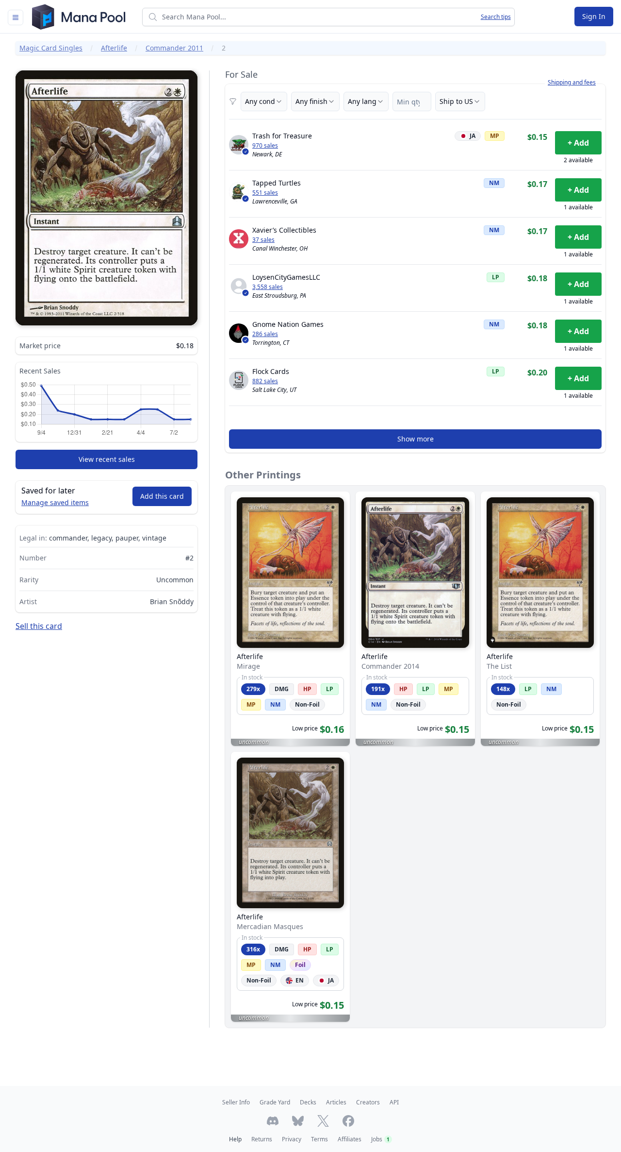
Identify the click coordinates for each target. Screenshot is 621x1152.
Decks (308, 1102)
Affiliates (349, 1139)
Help (235, 1139)
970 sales (265, 146)
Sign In (593, 16)
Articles (336, 1102)
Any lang (362, 101)
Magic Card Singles (50, 47)
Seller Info (236, 1102)
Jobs (380, 1139)
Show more (415, 438)
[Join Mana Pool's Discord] (272, 1121)
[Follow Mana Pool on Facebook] (348, 1121)
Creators (368, 1102)
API (394, 1102)
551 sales (265, 193)
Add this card (162, 496)
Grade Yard (275, 1102)
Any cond (260, 101)
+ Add (578, 142)
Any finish (311, 101)
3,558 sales (267, 287)
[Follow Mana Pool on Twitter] (323, 1121)
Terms (319, 1139)
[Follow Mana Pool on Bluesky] (298, 1121)
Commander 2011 (174, 47)
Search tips (496, 17)
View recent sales (107, 459)
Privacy (291, 1139)
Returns (261, 1139)
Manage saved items (55, 502)
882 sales (265, 381)
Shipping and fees (572, 82)
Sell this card (39, 626)
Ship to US (456, 101)
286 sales (265, 334)
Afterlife (114, 47)
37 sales (263, 240)
